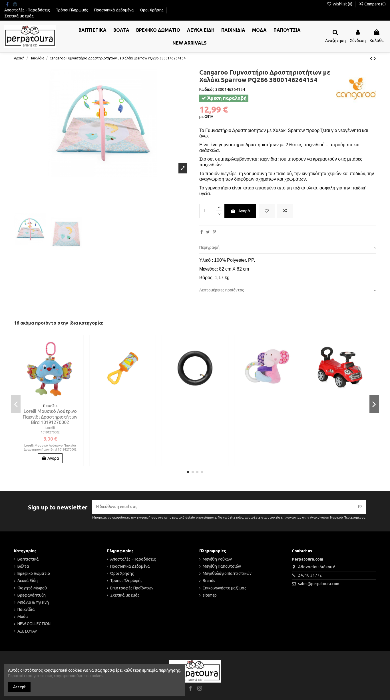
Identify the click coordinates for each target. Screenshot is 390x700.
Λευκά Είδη (27, 580)
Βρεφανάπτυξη (31, 595)
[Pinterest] (214, 232)
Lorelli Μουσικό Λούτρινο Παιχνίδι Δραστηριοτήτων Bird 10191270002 (50, 417)
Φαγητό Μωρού (32, 588)
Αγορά (244, 211)
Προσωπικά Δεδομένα (114, 10)
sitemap (210, 595)
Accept (19, 687)
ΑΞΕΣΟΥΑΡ (27, 631)
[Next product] (375, 58)
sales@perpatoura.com (318, 583)
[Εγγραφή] (360, 507)
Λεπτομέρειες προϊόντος (221, 290)
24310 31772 (310, 575)
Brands (209, 580)
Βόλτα (23, 566)
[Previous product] (372, 58)
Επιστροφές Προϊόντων (131, 588)
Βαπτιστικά (28, 559)
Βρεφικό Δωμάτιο (33, 573)
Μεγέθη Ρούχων (217, 559)
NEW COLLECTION (34, 623)
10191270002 (50, 432)
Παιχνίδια (26, 609)
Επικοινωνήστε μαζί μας (224, 588)
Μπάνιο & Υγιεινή (33, 602)
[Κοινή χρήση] (201, 232)
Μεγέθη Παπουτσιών (222, 566)
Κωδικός (206, 89)
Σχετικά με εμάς (19, 16)
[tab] (287, 248)
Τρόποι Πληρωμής (72, 10)
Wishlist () (342, 4)
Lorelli (50, 427)
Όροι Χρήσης (152, 10)
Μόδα (22, 616)
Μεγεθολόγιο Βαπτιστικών (227, 573)
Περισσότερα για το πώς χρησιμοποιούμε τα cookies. (56, 675)
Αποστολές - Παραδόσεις (27, 10)
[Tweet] (208, 232)
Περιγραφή (209, 247)
